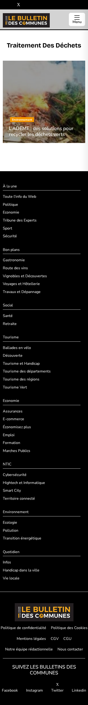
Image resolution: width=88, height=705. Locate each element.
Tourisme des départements (27, 371)
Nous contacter (70, 649)
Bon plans (11, 249)
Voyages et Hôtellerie (21, 283)
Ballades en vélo (17, 347)
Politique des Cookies (69, 627)
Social (8, 305)
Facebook (10, 690)
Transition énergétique (22, 538)
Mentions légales (31, 638)
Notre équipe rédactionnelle (29, 649)
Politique (10, 204)
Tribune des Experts (20, 220)
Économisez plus (17, 427)
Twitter (57, 690)
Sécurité (10, 236)
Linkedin (79, 690)
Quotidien (11, 551)
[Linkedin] (25, 4)
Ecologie (10, 522)
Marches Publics (16, 450)
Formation (11, 442)
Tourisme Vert (15, 387)
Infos (7, 562)
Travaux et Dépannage (22, 291)
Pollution (10, 530)
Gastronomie (14, 260)
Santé (8, 315)
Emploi (9, 435)
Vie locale (11, 578)
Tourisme (11, 337)
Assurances (13, 411)
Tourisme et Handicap (21, 363)
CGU (67, 638)
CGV (55, 638)
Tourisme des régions (21, 379)
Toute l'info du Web (19, 196)
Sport (7, 228)
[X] (18, 4)
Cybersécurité (15, 474)
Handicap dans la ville (21, 570)
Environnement (16, 512)
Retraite (10, 323)
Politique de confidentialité (23, 627)
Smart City (12, 490)
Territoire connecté (19, 498)
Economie (11, 212)
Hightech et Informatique (24, 482)
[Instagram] (11, 4)
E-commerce (13, 419)
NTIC (7, 464)
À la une (10, 186)
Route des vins (15, 268)
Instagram (34, 690)
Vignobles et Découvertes (25, 276)
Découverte (13, 355)
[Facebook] (4, 4)
